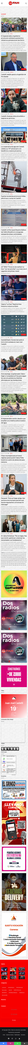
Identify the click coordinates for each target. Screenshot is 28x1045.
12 (16, 552)
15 (20, 552)
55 (3, 557)
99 (16, 560)
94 (9, 560)
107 (6, 562)
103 (24, 560)
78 (11, 558)
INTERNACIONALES (13, 992)
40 (6, 555)
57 (6, 557)
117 (24, 562)
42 (9, 555)
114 (18, 562)
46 (15, 555)
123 (9, 563)
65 (18, 557)
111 (13, 562)
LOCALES (4, 987)
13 (17, 552)
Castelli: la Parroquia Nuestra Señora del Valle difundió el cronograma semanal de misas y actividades (13, 232)
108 (8, 562)
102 (22, 560)
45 (13, 555)
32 (19, 554)
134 (6, 565)
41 (7, 555)
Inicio (4, 1034)
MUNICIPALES (11, 987)
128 (19, 563)
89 (1, 560)
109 (9, 562)
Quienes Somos (10, 1034)
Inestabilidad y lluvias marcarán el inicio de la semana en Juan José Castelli (12, 342)
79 (12, 558)
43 (10, 555)
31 (17, 554)
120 (4, 563)
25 (9, 554)
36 (25, 554)
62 (13, 557)
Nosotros (3, 999)
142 (21, 565)
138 (13, 565)
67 (20, 557)
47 (16, 555)
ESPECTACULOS (17, 990)
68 (22, 557)
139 (15, 565)
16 (21, 552)
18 (24, 552)
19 (25, 552)
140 (17, 565)
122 (7, 563)
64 (16, 557)
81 (15, 558)
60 (10, 557)
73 (4, 558)
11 (14, 552)
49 (19, 555)
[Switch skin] (26, 3)
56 (4, 557)
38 (3, 555)
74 (5, 558)
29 (15, 554)
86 (23, 558)
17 (22, 552)
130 (23, 563)
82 (17, 558)
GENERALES (21, 992)
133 (4, 565)
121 (5, 563)
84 (20, 558)
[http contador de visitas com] (10, 750)
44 (12, 555)
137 (11, 565)
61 (12, 557)
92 (6, 560)
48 (17, 555)
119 (2, 563)
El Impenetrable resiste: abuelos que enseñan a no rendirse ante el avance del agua (13, 421)
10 (13, 552)
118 (25, 562)
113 (16, 562)
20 (1, 554)
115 (20, 562)
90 (3, 560)
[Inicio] (14, 3)
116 (22, 562)
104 (26, 560)
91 (4, 560)
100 (18, 560)
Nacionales (4, 990)
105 (2, 562)
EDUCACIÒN (4, 995)
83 (18, 558)
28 (13, 554)
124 (11, 563)
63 (15, 557)
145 (2, 566)
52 (23, 555)
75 (7, 558)
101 (20, 560)
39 (4, 555)
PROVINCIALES (19, 987)
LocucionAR (17, 1032)
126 (15, 563)
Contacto (3, 1006)
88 (26, 558)
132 (2, 565)
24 (7, 554)
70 (25, 557)
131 (25, 563)
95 (10, 560)
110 (11, 562)
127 (17, 563)
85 (21, 558)
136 (10, 565)
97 (13, 560)
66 (19, 557)
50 (20, 555)
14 (18, 552)
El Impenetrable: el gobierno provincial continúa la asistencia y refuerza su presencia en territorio (12, 38)
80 (14, 558)
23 (6, 554)
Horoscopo (14, 774)
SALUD (10, 990)
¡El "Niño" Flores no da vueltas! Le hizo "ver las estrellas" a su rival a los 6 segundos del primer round (14, 269)
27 (12, 554)
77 (9, 558)
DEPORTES (4, 992)
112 (15, 562)
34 (22, 554)
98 (15, 560)
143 (23, 565)
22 (4, 554)
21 (3, 554)
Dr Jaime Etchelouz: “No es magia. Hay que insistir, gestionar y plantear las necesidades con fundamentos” (14, 538)
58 (7, 557)
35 (23, 554)
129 (21, 563)
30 (16, 554)
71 (1, 558)
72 (3, 558)
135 (8, 565)
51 (22, 555)
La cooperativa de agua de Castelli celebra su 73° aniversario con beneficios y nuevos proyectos (12, 149)
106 (4, 562)
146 (4, 566)
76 (8, 558)
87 (24, 558)
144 (25, 565)
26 (10, 554)
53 (25, 555)
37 (1, 555)
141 (19, 565)
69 (23, 557)
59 (9, 557)
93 (7, 560)
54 (1, 557)
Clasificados (17, 1034)
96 (12, 560)
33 (20, 554)
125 (13, 563)
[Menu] (2, 3)
